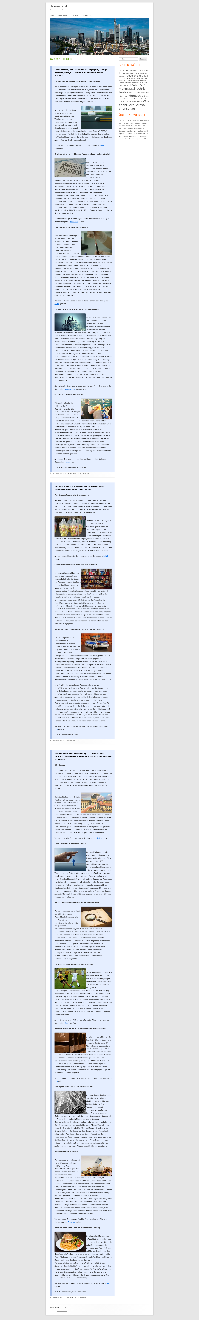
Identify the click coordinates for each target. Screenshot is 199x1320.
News (128, 92)
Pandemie (136, 93)
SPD (142, 98)
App (138, 71)
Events (75, 16)
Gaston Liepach (128, 80)
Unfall (123, 102)
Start (51, 16)
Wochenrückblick (134, 103)
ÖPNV (102, 146)
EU (120, 78)
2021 (131, 71)
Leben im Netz (124, 85)
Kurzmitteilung (57, 473)
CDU (125, 73)
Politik (57, 304)
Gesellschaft (137, 80)
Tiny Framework (62, 1311)
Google (143, 80)
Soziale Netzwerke (135, 98)
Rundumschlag (134, 95)
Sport (67, 1023)
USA (128, 102)
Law (56, 729)
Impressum (86, 16)
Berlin (142, 71)
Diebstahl (145, 76)
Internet (144, 82)
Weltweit (138, 102)
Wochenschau (132, 106)
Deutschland (134, 75)
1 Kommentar (86, 473)
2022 (135, 71)
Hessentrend (58, 6)
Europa (125, 78)
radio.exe (74, 222)
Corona (130, 73)
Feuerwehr (132, 78)
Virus (132, 102)
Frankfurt (72, 1222)
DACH (108, 1283)
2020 (126, 71)
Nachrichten (62, 16)
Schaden (126, 98)
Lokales (68, 462)
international (136, 82)
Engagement (70, 389)
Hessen (122, 82)
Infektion (128, 82)
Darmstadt (139, 73)
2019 (121, 71)
